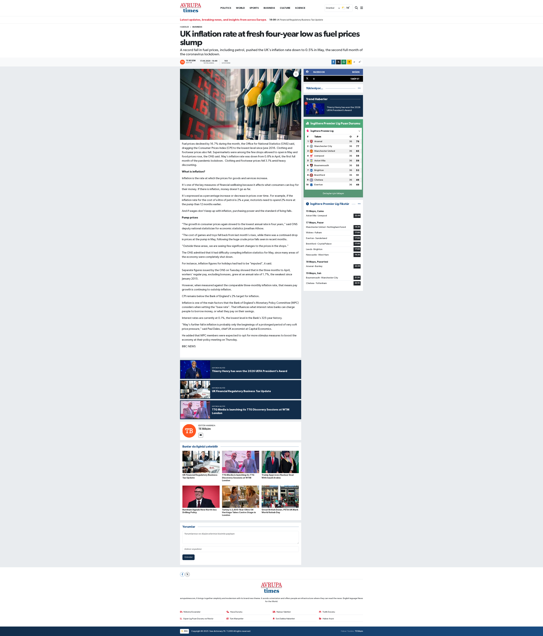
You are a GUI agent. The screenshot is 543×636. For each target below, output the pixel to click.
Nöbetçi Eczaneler (192, 612)
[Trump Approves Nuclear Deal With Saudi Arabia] (280, 462)
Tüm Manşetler (237, 619)
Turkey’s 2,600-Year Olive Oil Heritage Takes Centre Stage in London (239, 512)
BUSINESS (269, 8)
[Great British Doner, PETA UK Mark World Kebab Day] (280, 496)
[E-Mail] (200, 435)
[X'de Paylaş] (338, 62)
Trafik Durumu (328, 612)
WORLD (240, 8)
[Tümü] (359, 88)
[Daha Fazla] (349, 62)
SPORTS (254, 8)
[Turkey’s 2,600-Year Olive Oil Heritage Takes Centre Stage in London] (240, 496)
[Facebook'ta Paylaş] (333, 62)
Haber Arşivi (328, 619)
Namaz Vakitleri (284, 612)
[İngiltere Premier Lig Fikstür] (359, 204)
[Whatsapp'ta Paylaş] (343, 62)
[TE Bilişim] (189, 431)
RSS (186, 631)
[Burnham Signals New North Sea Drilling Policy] (201, 496)
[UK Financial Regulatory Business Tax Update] (201, 462)
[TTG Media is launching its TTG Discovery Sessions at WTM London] (240, 462)
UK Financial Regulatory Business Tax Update (296, 20)
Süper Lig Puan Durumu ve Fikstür (198, 619)
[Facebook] (182, 574)
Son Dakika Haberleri (285, 619)
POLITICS (225, 8)
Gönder (188, 557)
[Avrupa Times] (190, 8)
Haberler (184, 27)
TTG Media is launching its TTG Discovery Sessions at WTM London (238, 477)
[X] (187, 574)
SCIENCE (300, 8)
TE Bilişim (204, 428)
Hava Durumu (236, 612)
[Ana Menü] (360, 8)
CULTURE (285, 8)
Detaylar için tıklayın (333, 193)
